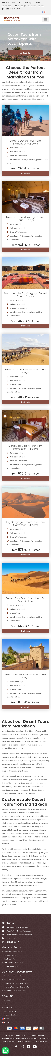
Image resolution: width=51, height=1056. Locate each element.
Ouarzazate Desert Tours (13, 962)
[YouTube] (35, 1047)
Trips (38, 3)
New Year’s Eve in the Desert (14, 990)
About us (5, 3)
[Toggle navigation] (45, 19)
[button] (5, 1050)
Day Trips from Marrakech (14, 976)
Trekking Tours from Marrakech (16, 983)
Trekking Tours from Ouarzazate (16, 987)
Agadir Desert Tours (11, 966)
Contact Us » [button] (26, 53)
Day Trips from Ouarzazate (14, 979)
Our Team (16, 3)
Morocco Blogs (10, 1011)
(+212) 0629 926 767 (12, 9)
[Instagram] (23, 1047)
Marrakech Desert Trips (13, 951)
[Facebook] (16, 1047)
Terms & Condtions (11, 1015)
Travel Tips (28, 3)
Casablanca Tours (10, 955)
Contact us (8, 1007)
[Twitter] (29, 1047)
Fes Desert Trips (10, 959)
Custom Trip (6, 6)
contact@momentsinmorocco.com (31, 6)
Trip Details (25, 173)
